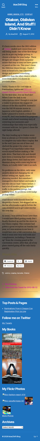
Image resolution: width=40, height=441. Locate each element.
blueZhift (14, 34)
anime (7, 273)
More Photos (7, 416)
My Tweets (7, 323)
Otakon (7, 49)
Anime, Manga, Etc (15, 14)
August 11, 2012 (28, 34)
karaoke (20, 273)
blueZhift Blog (20, 4)
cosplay (29, 14)
